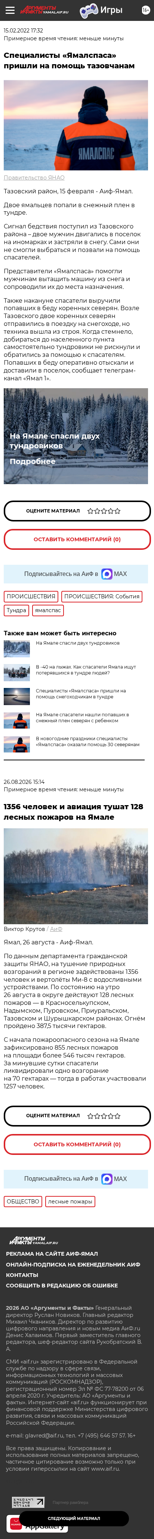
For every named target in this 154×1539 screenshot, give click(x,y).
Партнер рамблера (70, 1502)
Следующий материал (74, 1518)
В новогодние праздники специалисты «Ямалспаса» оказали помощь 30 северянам (87, 741)
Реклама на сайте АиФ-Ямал (52, 1253)
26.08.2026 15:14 (24, 782)
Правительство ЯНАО (34, 177)
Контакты (22, 1275)
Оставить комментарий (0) (77, 539)
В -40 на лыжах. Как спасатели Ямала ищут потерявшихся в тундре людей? (86, 670)
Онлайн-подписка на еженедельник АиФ (73, 1264)
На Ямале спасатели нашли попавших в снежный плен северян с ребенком (82, 717)
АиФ (56, 929)
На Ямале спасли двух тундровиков (55, 441)
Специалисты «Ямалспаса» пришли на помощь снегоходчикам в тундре (81, 694)
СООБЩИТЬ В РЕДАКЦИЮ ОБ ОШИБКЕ (62, 1285)
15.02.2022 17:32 (23, 30)
